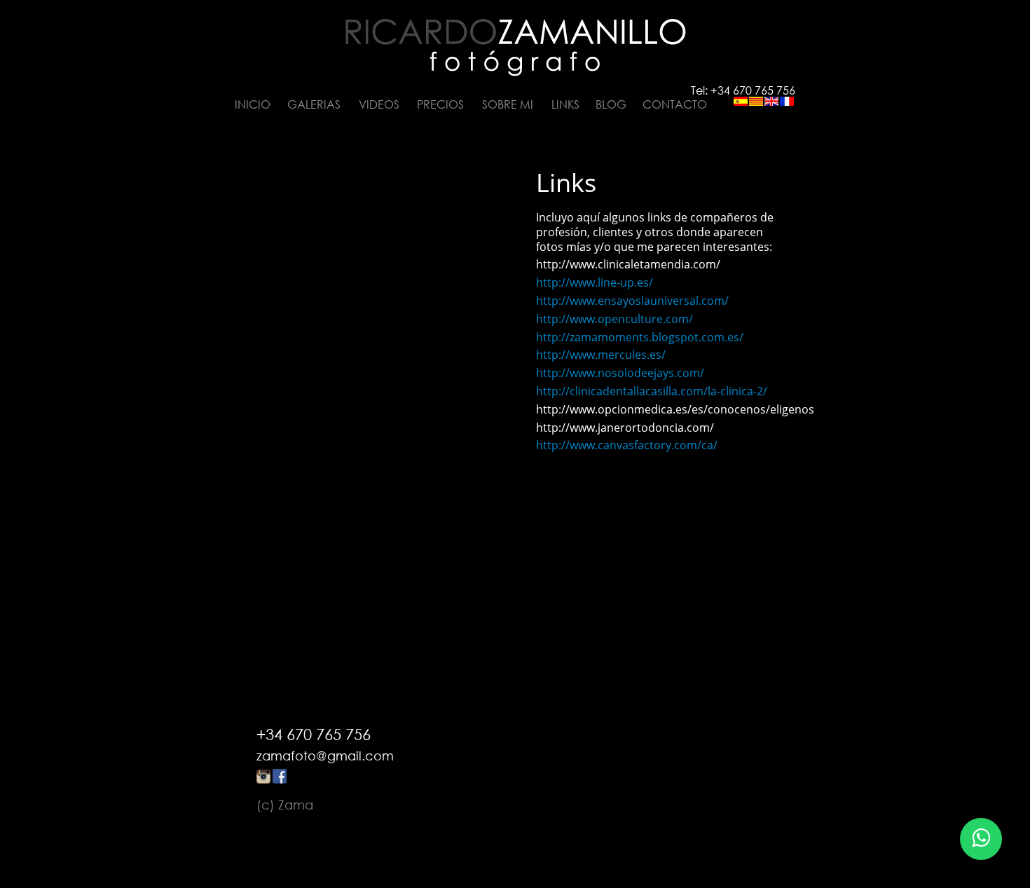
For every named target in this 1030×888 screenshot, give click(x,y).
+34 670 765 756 (313, 734)
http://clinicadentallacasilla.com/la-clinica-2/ (651, 391)
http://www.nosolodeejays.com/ (620, 373)
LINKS (565, 104)
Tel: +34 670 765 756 (743, 90)
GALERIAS (314, 104)
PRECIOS (440, 104)
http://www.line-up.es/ (594, 282)
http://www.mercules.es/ (601, 354)
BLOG (611, 104)
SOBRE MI (507, 104)
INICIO (252, 104)
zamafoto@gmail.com (325, 755)
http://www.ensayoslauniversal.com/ (632, 300)
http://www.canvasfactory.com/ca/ (626, 445)
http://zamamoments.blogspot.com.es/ (639, 337)
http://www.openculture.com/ (614, 319)
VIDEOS (379, 104)
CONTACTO (675, 104)
